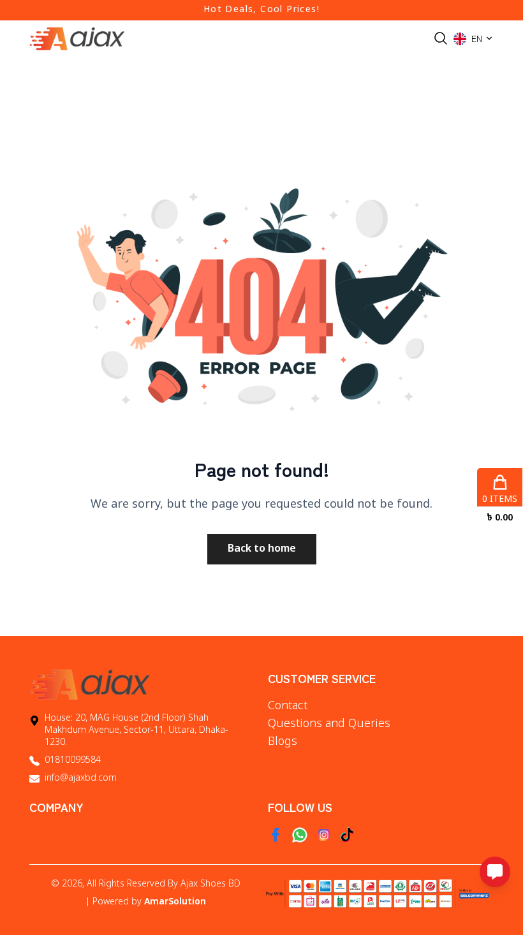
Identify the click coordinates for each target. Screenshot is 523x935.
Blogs (282, 741)
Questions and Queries (329, 724)
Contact (287, 706)
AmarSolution (175, 902)
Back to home (262, 549)
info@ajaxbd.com (81, 778)
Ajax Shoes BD (210, 884)
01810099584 (73, 761)
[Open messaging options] (495, 872)
